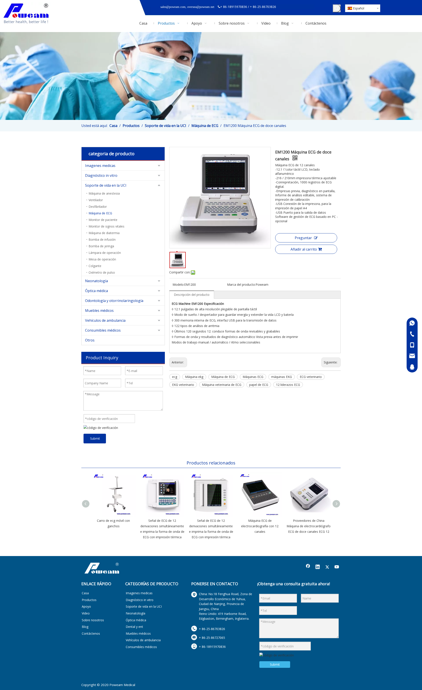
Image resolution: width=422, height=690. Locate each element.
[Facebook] (307, 567)
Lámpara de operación (105, 253)
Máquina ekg (194, 377)
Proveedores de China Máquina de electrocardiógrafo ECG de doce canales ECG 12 (309, 526)
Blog (85, 627)
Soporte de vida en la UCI (105, 185)
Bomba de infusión (102, 239)
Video (86, 613)
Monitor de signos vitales (106, 226)
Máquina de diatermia (104, 233)
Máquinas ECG (253, 377)
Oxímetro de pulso (102, 272)
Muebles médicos (99, 310)
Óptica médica (96, 290)
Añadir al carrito (304, 249)
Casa (85, 593)
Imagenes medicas (100, 165)
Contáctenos (91, 633)
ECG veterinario (311, 377)
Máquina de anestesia (104, 193)
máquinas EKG (281, 377)
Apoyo (86, 606)
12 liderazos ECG (288, 385)
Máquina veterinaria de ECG (221, 385)
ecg (174, 377)
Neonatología (96, 280)
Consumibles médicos (103, 330)
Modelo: (178, 284)
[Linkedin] (317, 567)
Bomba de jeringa (101, 246)
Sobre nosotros (93, 620)
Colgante (95, 266)
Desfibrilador (98, 206)
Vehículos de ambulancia (105, 320)
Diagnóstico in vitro (101, 175)
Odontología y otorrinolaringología (114, 300)
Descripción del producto (191, 295)
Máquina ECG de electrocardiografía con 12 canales (259, 526)
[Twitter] (327, 567)
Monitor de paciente (103, 220)
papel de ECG (258, 385)
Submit (95, 438)
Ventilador (96, 200)
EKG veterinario (183, 385)
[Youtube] (336, 567)
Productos (89, 600)
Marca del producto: (241, 284)
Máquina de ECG (100, 213)
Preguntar (303, 237)
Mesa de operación (102, 259)
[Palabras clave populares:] (337, 8)
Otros (90, 340)
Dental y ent (134, 627)
